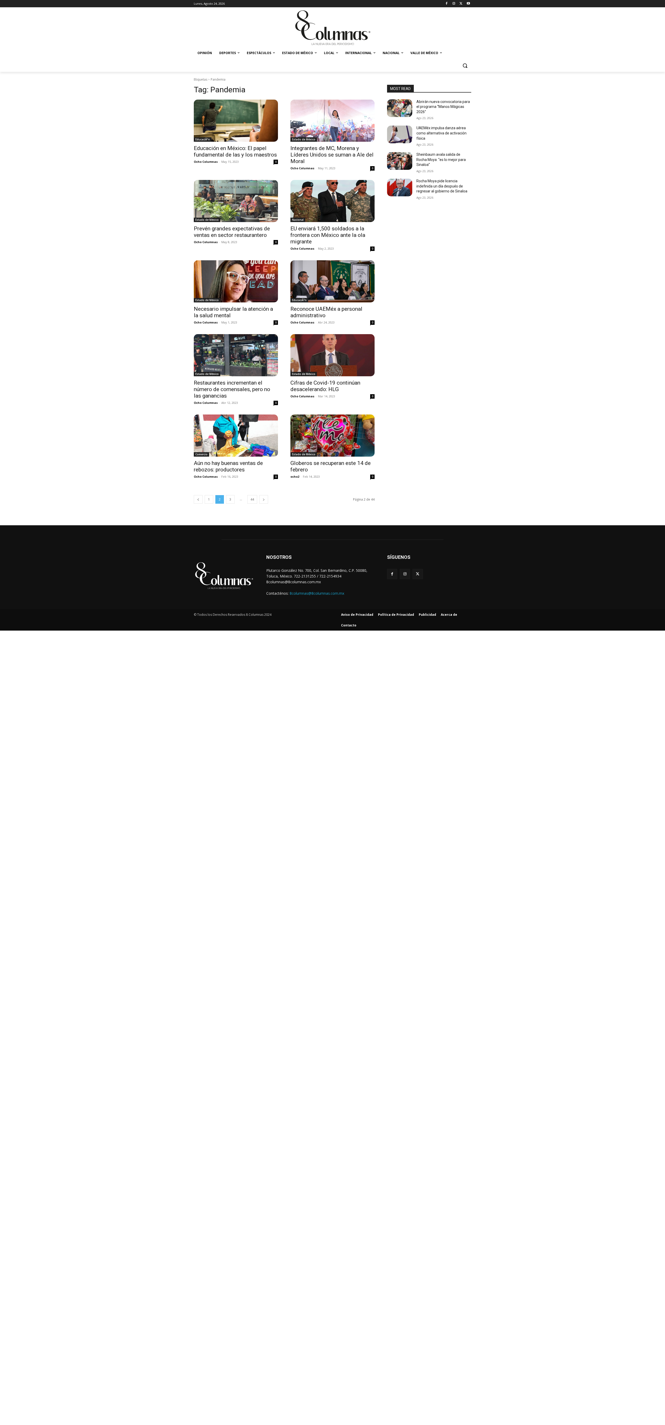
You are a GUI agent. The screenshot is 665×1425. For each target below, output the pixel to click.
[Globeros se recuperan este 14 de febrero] (332, 435)
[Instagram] (454, 4)
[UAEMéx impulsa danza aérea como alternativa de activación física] (399, 134)
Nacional (298, 220)
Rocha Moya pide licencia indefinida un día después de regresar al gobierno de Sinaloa (441, 186)
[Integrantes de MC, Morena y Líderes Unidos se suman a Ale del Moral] (332, 121)
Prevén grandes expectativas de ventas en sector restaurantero (232, 231)
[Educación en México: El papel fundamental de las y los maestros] (236, 121)
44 (252, 499)
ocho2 (294, 476)
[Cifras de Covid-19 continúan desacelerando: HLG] (332, 355)
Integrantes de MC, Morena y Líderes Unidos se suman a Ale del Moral (332, 154)
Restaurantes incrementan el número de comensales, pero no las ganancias (232, 389)
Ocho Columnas (206, 162)
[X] (461, 4)
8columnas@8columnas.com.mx (317, 593)
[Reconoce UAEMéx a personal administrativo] (332, 281)
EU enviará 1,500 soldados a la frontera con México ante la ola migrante (327, 235)
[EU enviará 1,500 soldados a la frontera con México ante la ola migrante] (332, 201)
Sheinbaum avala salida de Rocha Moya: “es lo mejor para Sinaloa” (441, 159)
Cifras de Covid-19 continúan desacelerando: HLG (325, 386)
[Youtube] (468, 4)
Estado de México (303, 139)
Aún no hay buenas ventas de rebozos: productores (228, 466)
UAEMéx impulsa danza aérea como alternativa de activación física (441, 133)
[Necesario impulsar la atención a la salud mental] (236, 281)
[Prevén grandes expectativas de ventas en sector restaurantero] (236, 201)
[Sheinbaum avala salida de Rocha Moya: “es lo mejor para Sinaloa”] (399, 161)
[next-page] (263, 499)
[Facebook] (447, 4)
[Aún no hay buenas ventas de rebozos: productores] (236, 435)
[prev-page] (198, 499)
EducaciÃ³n (202, 139)
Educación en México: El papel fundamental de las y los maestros (235, 151)
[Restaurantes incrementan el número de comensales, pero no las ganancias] (236, 355)
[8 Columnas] (332, 28)
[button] (465, 65)
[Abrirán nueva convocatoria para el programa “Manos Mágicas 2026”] (399, 108)
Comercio (201, 454)
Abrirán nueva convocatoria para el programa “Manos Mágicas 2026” (443, 107)
